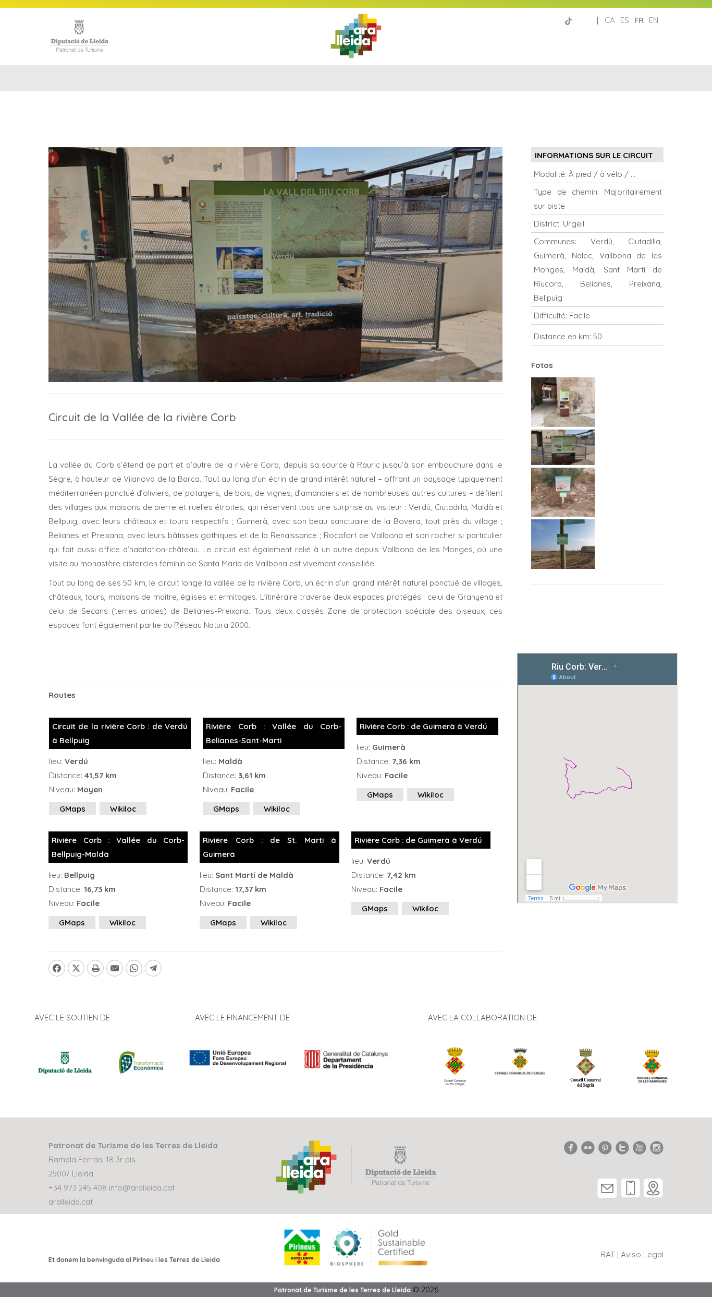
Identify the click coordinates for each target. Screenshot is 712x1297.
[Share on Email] (114, 968)
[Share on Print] (95, 968)
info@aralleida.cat (142, 1188)
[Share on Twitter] (76, 968)
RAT (607, 1254)
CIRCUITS (356, 108)
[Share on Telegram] (153, 968)
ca (610, 20)
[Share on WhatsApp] (134, 968)
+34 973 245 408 (77, 1188)
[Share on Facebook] (56, 968)
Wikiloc (123, 809)
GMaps (72, 809)
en (653, 20)
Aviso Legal (642, 1254)
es (624, 20)
